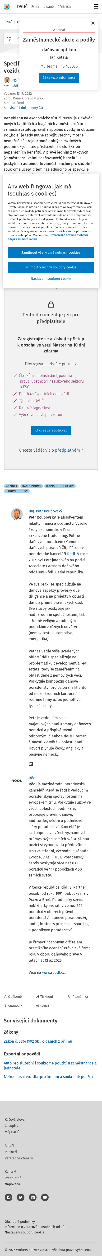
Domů (8, 22)
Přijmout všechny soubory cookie (51, 267)
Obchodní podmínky (20, 1222)
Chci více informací (59, 77)
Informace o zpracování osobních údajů (35, 1227)
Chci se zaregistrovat (51, 430)
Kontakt (10, 1172)
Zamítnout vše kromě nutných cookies (51, 253)
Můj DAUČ (12, 1132)
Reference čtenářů (19, 1158)
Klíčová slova (15, 1120)
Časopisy (11, 1126)
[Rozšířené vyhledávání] (9, 38)
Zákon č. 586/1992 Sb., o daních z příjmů (38, 1041)
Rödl (14, 86)
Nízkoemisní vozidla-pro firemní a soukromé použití (48, 1076)
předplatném (68, 450)
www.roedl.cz (53, 972)
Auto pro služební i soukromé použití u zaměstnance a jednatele (50, 1065)
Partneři (11, 1152)
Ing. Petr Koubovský (45, 511)
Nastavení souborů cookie (24, 1232)
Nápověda (12, 1184)
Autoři (9, 1146)
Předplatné (13, 1178)
